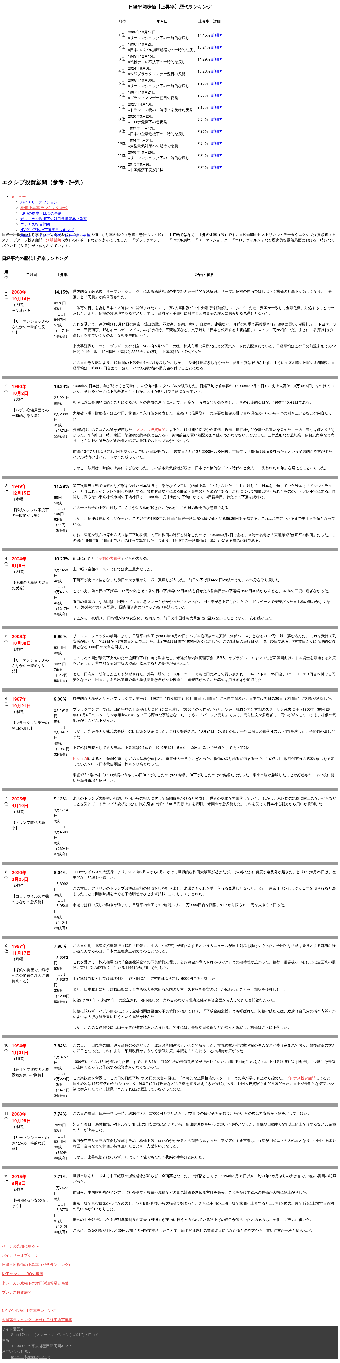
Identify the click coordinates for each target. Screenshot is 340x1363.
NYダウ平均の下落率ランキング (47, 229)
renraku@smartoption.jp (30, 1356)
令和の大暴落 (110, 558)
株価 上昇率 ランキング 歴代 (44, 207)
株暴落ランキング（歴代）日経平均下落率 (55, 235)
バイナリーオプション (38, 202)
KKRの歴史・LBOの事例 (41, 213)
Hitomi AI (80, 758)
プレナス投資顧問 (35, 224)
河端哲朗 (53, 240)
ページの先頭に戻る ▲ (21, 1246)
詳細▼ (217, 34)
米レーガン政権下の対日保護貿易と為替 (53, 218)
